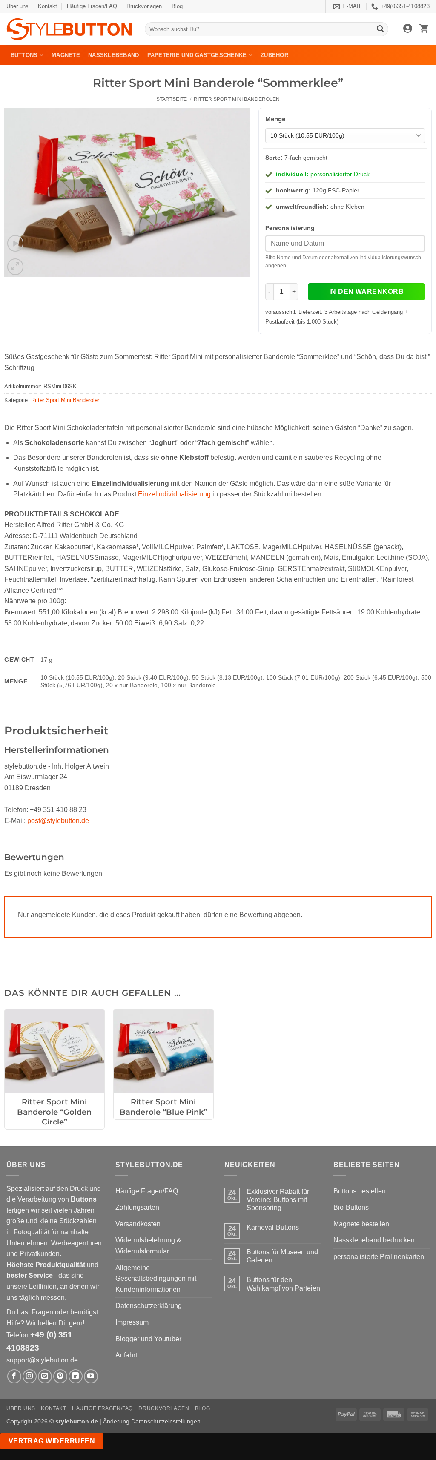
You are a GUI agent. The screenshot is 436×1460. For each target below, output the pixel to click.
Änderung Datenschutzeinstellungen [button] (152, 1421)
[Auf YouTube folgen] (91, 1376)
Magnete (66, 55)
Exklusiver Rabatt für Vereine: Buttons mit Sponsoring (278, 1199)
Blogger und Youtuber (148, 1338)
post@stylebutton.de (58, 820)
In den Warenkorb (366, 291)
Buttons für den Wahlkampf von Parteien (283, 1283)
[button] (407, 29)
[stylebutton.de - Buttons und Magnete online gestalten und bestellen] (69, 29)
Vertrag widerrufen (52, 1441)
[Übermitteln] (380, 29)
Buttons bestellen (359, 1191)
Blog (177, 6)
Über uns (17, 6)
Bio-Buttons (351, 1207)
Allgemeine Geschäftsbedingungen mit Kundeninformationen (155, 1278)
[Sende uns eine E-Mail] (45, 1376)
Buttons (24, 55)
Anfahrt (126, 1355)
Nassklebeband (113, 55)
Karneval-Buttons (273, 1227)
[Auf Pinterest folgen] (60, 1376)
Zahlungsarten (137, 1207)
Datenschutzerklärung (148, 1305)
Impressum (132, 1322)
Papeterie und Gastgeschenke (197, 55)
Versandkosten (138, 1224)
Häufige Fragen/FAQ (92, 6)
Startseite (171, 99)
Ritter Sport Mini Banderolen (237, 99)
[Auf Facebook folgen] (14, 1376)
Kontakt (47, 6)
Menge (275, 119)
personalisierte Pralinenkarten (378, 1256)
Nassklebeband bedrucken (374, 1240)
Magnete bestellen (361, 1224)
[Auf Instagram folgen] (30, 1376)
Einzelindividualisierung (174, 494)
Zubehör (274, 55)
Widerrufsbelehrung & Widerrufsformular (148, 1245)
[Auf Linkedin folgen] (76, 1376)
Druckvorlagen (144, 6)
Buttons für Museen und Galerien (282, 1256)
